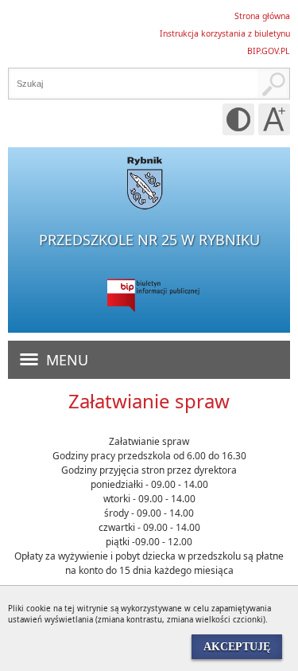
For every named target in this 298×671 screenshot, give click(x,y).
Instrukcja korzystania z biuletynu (225, 33)
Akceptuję (236, 646)
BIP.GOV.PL (268, 51)
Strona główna (262, 15)
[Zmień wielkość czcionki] (274, 119)
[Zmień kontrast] (238, 119)
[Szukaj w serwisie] (273, 83)
